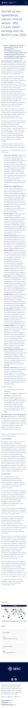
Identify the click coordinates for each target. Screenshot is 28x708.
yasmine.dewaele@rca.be (9, 652)
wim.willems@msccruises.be (10, 638)
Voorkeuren (18, 696)
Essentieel (5, 696)
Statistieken (11, 696)
